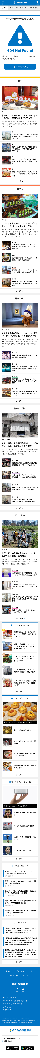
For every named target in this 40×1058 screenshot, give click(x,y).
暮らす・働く (34, 8)
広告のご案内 (7, 1010)
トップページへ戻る (20, 67)
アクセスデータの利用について (12, 1004)
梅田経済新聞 (20, 2)
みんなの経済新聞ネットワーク (20, 1030)
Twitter (23, 989)
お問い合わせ (7, 1007)
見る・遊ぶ (19, 8)
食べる (12, 8)
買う (26, 8)
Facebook (17, 989)
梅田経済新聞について (10, 998)
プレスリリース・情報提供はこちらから (15, 1001)
